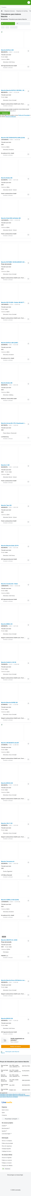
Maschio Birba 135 (4, 1090)
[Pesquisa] (28, 7)
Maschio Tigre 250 (6, 505)
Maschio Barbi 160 (4, 1066)
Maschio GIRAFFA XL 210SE (9, 940)
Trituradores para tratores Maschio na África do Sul (12, 1094)
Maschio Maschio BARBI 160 (9, 702)
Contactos (4, 1115)
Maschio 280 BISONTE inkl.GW (10, 742)
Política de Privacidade (24, 115)
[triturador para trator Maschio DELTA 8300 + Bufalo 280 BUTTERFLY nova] (15, 292)
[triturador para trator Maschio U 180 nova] (15, 454)
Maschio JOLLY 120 (6, 823)
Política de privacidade (7, 1143)
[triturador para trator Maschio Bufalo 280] (15, 167)
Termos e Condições (7, 1140)
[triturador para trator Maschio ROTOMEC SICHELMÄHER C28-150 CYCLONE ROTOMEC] (15, 251)
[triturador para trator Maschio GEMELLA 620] (15, 889)
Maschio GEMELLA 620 (10, 899)
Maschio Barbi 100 (4, 1085)
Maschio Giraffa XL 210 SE (8, 662)
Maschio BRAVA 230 (7, 783)
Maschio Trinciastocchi (7, 861)
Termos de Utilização (10, 116)
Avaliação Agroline (6, 1148)
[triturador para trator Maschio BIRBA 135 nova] (15, 613)
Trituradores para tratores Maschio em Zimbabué (15, 1096)
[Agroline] (2, 11)
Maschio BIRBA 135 (6, 624)
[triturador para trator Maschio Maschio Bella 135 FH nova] (15, 535)
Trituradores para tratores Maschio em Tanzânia (12, 1095)
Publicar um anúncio (15, 1046)
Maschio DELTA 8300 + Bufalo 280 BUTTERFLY (14, 302)
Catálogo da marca (6, 1151)
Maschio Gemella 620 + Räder (9, 583)
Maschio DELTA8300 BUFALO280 (13, 137)
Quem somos (5, 1110)
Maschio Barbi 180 (4, 1071)
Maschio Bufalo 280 (6, 178)
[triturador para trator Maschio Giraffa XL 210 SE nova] (15, 651)
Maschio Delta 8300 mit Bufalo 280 (11, 218)
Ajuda (3, 1112)
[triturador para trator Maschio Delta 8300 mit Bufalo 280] (15, 207)
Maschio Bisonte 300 (4, 1080)
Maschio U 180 (5, 465)
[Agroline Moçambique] (9, 2)
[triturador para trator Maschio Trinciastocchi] (15, 851)
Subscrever (5, 113)
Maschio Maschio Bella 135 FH (10, 545)
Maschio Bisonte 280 (4, 1075)
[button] (28, 2)
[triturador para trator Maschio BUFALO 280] (15, 332)
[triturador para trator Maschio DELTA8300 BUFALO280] (15, 127)
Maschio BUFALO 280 (7, 50)
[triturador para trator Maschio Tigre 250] (15, 495)
